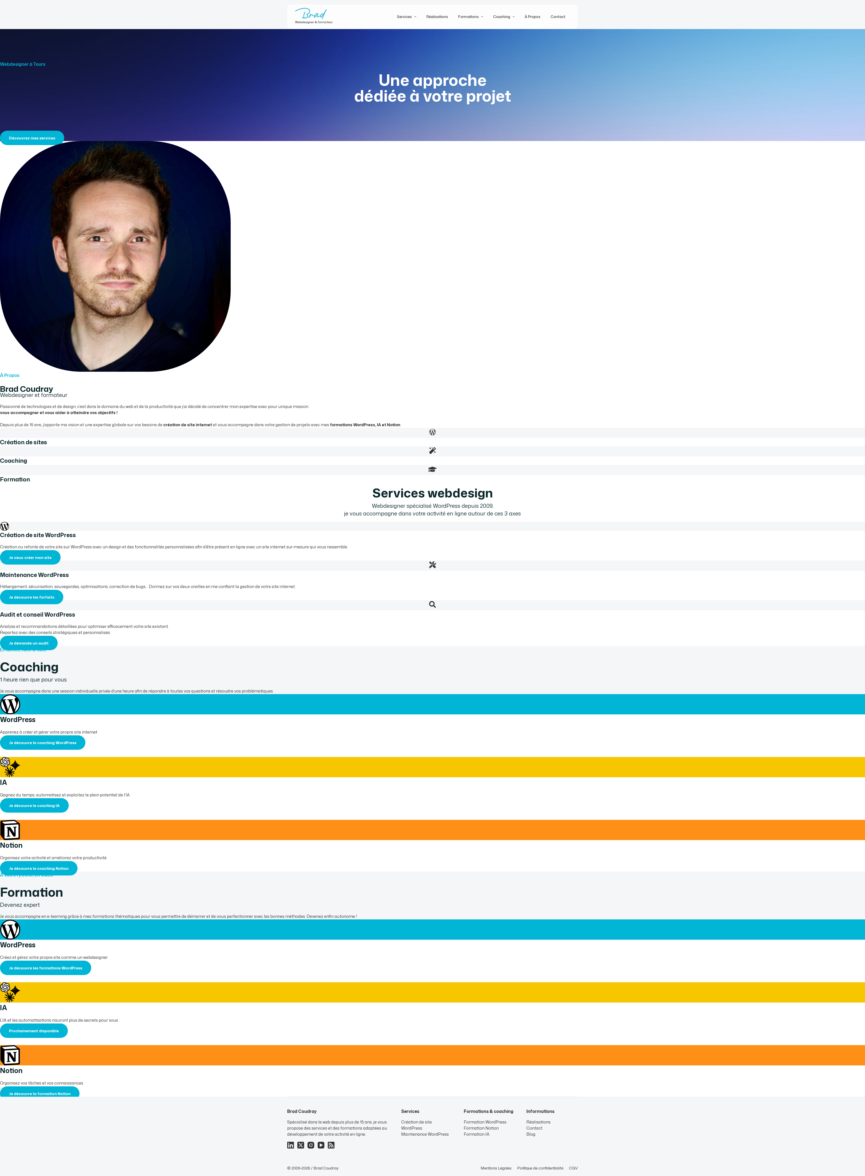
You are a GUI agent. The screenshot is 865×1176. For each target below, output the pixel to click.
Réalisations (437, 16)
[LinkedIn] (290, 1145)
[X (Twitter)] (300, 1145)
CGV (573, 1167)
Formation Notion (481, 1128)
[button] (34, 1030)
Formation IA (476, 1134)
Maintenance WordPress (425, 1134)
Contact (558, 16)
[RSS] (331, 1145)
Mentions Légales (496, 1167)
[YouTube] (321, 1145)
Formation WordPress (485, 1122)
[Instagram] (310, 1145)
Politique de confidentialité (540, 1167)
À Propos (532, 16)
